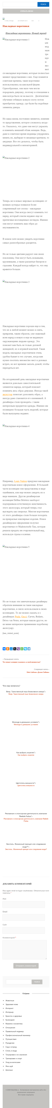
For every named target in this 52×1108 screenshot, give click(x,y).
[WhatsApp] (21, 648)
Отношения (10, 1027)
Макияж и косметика (14, 1023)
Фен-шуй (9, 1066)
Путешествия (11, 1039)
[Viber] (18, 648)
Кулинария (10, 1019)
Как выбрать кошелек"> (26, 753)
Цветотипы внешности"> (26, 784)
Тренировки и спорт (14, 1058)
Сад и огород (11, 1046)
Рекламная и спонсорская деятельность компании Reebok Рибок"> (26, 817)
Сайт (5, 924)
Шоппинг (9, 1070)
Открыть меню (26, 11)
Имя (4, 898)
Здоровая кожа (12, 1004)
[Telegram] (28, 648)
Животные (10, 1000)
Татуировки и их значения (16, 1054)
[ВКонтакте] (4, 648)
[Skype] (25, 648)
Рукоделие (10, 1043)
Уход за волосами (13, 1062)
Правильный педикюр (15, 1031)
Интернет (9, 1008)
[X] (14, 648)
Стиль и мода (9, 21)
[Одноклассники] (7, 648)
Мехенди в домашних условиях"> (26, 723)
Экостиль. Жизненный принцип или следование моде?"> (26, 846)
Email (5, 911)
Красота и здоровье (14, 1016)
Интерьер (10, 1012)
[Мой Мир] (11, 648)
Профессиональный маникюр (18, 1035)
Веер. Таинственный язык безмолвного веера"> (26, 692)
